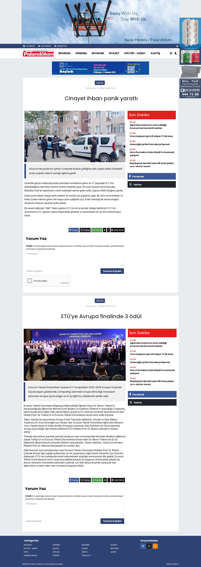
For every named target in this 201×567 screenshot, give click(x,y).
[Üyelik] (177, 46)
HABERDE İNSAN (30, 555)
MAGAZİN (115, 548)
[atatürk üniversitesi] (100, 67)
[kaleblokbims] (190, 57)
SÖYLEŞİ (56, 552)
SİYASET (114, 53)
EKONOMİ (98, 53)
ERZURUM (64, 53)
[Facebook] (143, 546)
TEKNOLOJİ (86, 555)
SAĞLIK (85, 548)
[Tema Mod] (176, 53)
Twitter (137, 184)
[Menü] (171, 53)
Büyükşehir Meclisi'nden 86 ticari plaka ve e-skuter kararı (151, 165)
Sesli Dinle (118, 230)
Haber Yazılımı (172, 564)
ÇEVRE (113, 552)
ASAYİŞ (155, 53)
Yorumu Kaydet (112, 271)
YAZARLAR (30, 46)
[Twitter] (149, 546)
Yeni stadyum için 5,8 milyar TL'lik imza (151, 136)
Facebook (138, 176)
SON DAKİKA (45, 46)
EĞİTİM (99, 300)
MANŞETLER (62, 46)
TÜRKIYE (56, 555)
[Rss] (155, 546)
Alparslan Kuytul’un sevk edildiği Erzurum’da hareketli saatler (148, 127)
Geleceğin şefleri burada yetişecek (150, 144)
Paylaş (74, 230)
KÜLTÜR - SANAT (135, 53)
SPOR (26, 552)
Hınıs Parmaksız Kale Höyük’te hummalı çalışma (152, 154)
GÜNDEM (81, 53)
